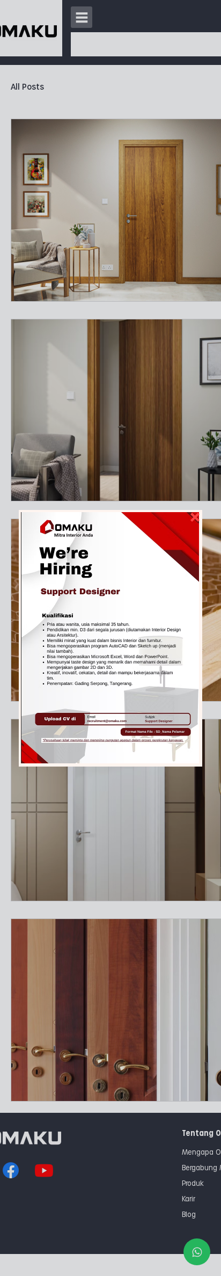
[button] (108, 637)
